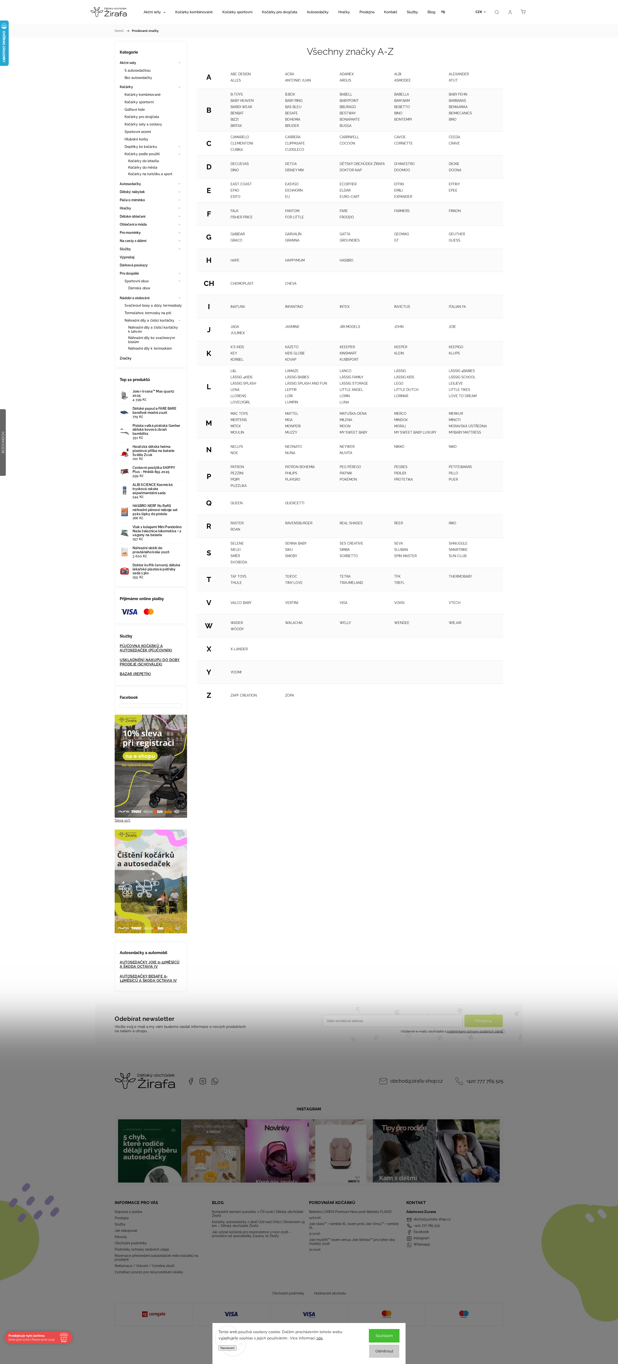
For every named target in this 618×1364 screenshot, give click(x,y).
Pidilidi (400, 473)
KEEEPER (347, 347)
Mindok (401, 420)
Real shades (351, 523)
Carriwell (349, 137)
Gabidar (238, 234)
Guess (454, 240)
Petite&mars (460, 467)
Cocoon (347, 143)
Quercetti (294, 503)
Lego (398, 383)
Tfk (397, 576)
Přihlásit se (483, 1021)
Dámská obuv (139, 288)
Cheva (290, 283)
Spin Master (405, 556)
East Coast (241, 184)
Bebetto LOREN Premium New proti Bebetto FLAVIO (350, 1212)
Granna (292, 240)
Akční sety (128, 63)
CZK (479, 12)
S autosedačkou (137, 70)
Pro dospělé (129, 273)
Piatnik (346, 473)
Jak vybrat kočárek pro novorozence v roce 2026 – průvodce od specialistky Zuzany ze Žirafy (251, 1234)
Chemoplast (242, 283)
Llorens (238, 396)
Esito (235, 197)
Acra (289, 74)
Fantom (292, 211)
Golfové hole (135, 109)
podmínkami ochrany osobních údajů (475, 1031)
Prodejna (122, 1218)
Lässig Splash (243, 383)
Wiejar (455, 623)
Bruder (292, 126)
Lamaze (292, 371)
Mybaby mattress (465, 432)
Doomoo (402, 170)
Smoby (291, 556)
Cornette (403, 143)
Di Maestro (404, 164)
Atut (453, 80)
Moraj (400, 426)
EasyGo (292, 184)
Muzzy (291, 432)
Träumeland (351, 583)
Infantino (294, 307)
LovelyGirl (240, 402)
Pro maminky (130, 233)
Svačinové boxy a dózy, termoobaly (153, 305)
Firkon (455, 211)
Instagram (202, 1081)
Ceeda (454, 137)
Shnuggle (458, 543)
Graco (236, 240)
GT (396, 240)
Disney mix (294, 170)
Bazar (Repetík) (135, 674)
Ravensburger (298, 523)
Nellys (237, 447)
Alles (236, 80)
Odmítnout (384, 1351)
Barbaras (457, 101)
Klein (399, 353)
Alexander (459, 74)
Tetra (345, 576)
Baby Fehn (458, 94)
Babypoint (349, 101)
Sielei (235, 550)
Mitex (236, 426)
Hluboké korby (136, 139)
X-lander (239, 649)
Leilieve (456, 383)
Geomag (401, 234)
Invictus (402, 307)
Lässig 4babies (462, 371)
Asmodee (402, 80)
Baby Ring (293, 101)
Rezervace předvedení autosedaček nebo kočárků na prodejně (156, 1257)
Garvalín (293, 234)
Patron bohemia (300, 467)
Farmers (402, 211)
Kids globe (295, 353)
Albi (397, 74)
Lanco (345, 371)
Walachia (293, 623)
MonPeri (293, 426)
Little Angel (351, 390)
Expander (403, 197)
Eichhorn (294, 190)
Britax (236, 126)
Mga (289, 420)
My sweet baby (353, 432)
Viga (343, 603)
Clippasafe (295, 143)
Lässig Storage (354, 383)
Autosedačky (130, 184)
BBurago (348, 107)
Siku (289, 550)
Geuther (457, 234)
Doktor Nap (351, 170)
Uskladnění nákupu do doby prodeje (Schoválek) (150, 662)
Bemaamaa (458, 107)
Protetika (403, 479)
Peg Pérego (350, 467)
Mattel (291, 413)
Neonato (293, 447)
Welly (345, 623)
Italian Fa (457, 307)
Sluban (401, 550)
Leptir (290, 390)
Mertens (239, 420)
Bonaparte (350, 119)
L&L (234, 371)
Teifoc (291, 576)
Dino (235, 170)
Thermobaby (460, 576)
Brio (452, 119)
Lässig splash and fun (306, 383)
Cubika (237, 150)
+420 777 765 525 (484, 1081)
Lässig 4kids (242, 377)
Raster (237, 523)
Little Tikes (459, 390)
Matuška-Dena (353, 413)
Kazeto (292, 347)
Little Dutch (406, 390)
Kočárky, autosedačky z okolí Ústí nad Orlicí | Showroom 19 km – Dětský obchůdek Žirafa (258, 1224)
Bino (398, 113)
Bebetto (402, 107)
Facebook (190, 1081)
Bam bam (402, 101)
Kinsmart (348, 353)
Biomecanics (460, 113)
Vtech (454, 603)
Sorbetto (349, 556)
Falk (235, 211)
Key (234, 353)
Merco (400, 413)
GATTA (345, 234)
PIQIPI (235, 479)
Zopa (289, 695)
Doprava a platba (128, 1212)
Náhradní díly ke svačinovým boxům (151, 340)
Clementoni (242, 143)
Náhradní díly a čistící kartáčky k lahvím (153, 329)
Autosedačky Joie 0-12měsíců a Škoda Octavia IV (150, 964)
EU (287, 197)
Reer (398, 523)
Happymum (295, 260)
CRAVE (454, 143)
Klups (454, 353)
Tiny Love (294, 583)
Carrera (293, 137)
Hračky (125, 208)
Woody (237, 629)
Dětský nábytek (132, 192)
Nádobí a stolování (134, 298)
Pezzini (237, 473)
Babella (401, 94)
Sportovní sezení (138, 132)
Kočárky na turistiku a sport (150, 174)
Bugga (345, 126)
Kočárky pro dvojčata (142, 117)
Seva (398, 543)
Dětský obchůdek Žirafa (362, 164)
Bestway (348, 113)
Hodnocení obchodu (330, 1293)
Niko (453, 447)
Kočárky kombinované (143, 95)
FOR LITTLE (294, 217)
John (399, 327)
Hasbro (346, 260)
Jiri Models (350, 327)
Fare (344, 211)
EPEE (453, 190)
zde (319, 1338)
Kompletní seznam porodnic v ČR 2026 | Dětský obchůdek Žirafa (257, 1214)
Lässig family (351, 377)
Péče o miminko (132, 200)
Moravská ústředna (468, 426)
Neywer (347, 447)
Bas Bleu (293, 107)
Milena (346, 420)
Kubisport (349, 359)
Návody (121, 1237)
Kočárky (126, 87)
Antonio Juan (298, 80)
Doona (455, 170)
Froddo (347, 217)
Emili (398, 190)
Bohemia (292, 119)
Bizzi (235, 119)
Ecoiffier (348, 184)
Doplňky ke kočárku (141, 147)
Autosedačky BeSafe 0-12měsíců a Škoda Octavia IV (148, 978)
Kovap (290, 359)
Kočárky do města (143, 167)
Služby (125, 249)
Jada (235, 327)
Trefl (399, 583)
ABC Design (241, 74)
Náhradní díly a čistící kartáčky (149, 320)
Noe (234, 453)
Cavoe (400, 137)
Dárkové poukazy (134, 265)
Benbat (237, 113)
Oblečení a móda (133, 224)
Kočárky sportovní (139, 102)
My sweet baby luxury (415, 432)
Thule (236, 583)
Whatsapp (214, 1081)
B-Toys (237, 94)
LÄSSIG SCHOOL (462, 377)
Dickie (454, 164)
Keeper (400, 347)
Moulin (237, 432)
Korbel (237, 359)
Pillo (453, 473)
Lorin (345, 396)
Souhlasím (384, 1336)
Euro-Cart (350, 197)
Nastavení (227, 1348)
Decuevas (240, 164)
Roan (235, 529)
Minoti (455, 420)
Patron (237, 467)
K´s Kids (237, 347)
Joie (452, 327)
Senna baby (296, 543)
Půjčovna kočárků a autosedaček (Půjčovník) (146, 648)
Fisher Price (242, 217)
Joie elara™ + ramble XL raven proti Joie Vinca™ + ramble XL (354, 1226)
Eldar (345, 190)
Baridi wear (241, 107)
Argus (345, 80)
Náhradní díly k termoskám (150, 348)
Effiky (454, 184)
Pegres (400, 467)
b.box (290, 94)
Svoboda (239, 562)
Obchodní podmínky (131, 1243)
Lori (289, 396)
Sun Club (457, 556)
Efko (235, 190)
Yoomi (236, 672)
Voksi (399, 603)
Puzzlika (239, 486)
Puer (453, 479)
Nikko (399, 447)
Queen (237, 503)
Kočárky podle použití (142, 154)
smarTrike (458, 550)
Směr (235, 556)
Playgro (292, 479)
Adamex (347, 74)
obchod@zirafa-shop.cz (416, 1081)
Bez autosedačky (138, 78)
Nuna (290, 453)
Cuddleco (294, 150)
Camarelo (240, 137)
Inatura (238, 307)
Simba (345, 550)
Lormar (401, 396)
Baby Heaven (242, 101)
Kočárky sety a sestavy (143, 124)
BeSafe (291, 113)
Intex (345, 307)
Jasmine (292, 327)
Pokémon (348, 479)
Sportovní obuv (137, 281)
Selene (237, 543)
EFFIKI (399, 184)
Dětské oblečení (133, 216)
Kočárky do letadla (143, 161)
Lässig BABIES (297, 377)
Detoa (291, 164)
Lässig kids (404, 377)
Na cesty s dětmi (133, 241)
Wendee (401, 623)
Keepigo (456, 347)
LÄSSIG (400, 371)
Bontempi (403, 119)
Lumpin (291, 402)
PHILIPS (291, 473)
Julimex (238, 333)
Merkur (456, 413)
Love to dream (463, 396)
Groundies (350, 240)
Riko (452, 523)
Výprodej (127, 257)
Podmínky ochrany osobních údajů (142, 1249)
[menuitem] (155, 12)
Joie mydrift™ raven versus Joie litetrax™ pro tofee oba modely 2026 (352, 1242)
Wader (237, 623)
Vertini (291, 603)
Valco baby (241, 603)
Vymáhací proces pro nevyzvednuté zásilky (149, 1272)
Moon (345, 426)
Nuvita (346, 453)
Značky (126, 358)
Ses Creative (351, 543)
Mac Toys (239, 413)
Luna (344, 402)
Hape (235, 260)
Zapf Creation (244, 695)
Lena (235, 390)
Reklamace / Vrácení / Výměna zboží (144, 1266)
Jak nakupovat (126, 1230)
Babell (346, 94)
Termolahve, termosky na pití (148, 313)
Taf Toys (238, 576)
